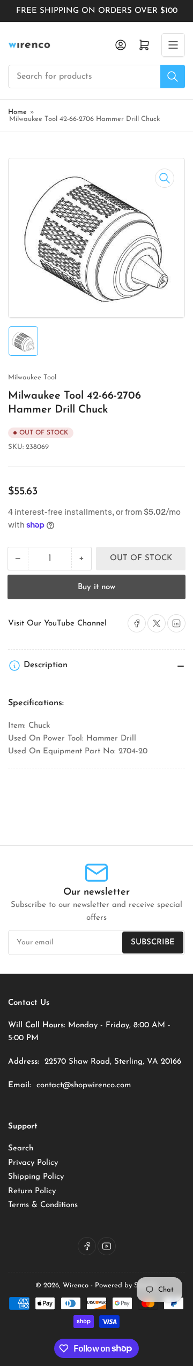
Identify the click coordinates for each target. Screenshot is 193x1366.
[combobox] (96, 76)
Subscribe (153, 942)
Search (20, 1148)
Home (17, 112)
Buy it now (96, 587)
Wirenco (75, 1285)
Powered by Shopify (126, 1285)
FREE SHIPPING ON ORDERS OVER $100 (96, 11)
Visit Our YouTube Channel (57, 624)
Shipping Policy (36, 1177)
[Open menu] (173, 45)
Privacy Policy (33, 1163)
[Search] (172, 76)
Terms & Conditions (43, 1205)
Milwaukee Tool (32, 377)
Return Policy (32, 1191)
